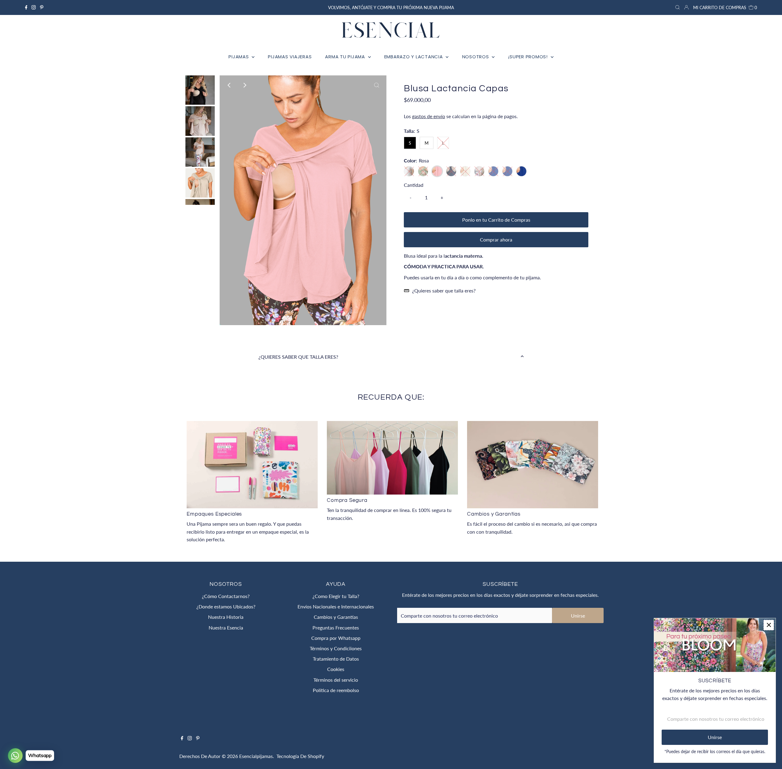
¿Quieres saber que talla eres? (444, 290)
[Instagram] (33, 7)
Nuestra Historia (225, 617)
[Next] (244, 85)
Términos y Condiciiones (336, 648)
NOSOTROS (476, 56)
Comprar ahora (496, 239)
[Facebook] (26, 7)
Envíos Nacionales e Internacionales (336, 606)
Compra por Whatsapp (335, 638)
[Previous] (229, 85)
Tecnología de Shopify (300, 756)
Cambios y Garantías (336, 617)
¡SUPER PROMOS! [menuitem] (528, 56)
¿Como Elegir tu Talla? (335, 596)
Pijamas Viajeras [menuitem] (290, 56)
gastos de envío (428, 116)
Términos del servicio (335, 680)
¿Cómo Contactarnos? (226, 596)
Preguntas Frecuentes (335, 627)
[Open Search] (678, 7)
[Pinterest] (41, 7)
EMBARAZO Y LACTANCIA (414, 56)
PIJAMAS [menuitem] (239, 56)
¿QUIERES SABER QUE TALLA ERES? (298, 357)
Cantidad (413, 185)
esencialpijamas (256, 756)
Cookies (335, 669)
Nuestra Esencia (226, 627)
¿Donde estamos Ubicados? (225, 606)
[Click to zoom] (376, 85)
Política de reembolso (336, 690)
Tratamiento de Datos (336, 659)
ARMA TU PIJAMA (345, 56)
